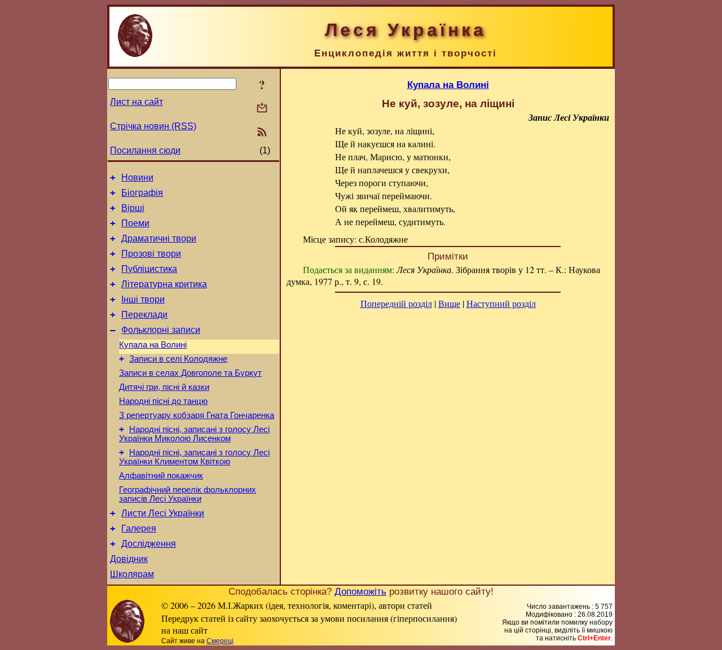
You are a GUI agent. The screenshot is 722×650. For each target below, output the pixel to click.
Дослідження (148, 543)
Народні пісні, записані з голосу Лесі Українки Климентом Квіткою (194, 457)
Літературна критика (164, 284)
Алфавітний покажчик (161, 475)
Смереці (220, 641)
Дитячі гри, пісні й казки (164, 387)
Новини (137, 177)
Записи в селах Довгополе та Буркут (190, 372)
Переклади (144, 314)
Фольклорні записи (160, 330)
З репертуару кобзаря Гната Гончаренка (196, 415)
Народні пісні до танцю (163, 401)
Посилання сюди (145, 150)
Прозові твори (151, 253)
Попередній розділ (396, 303)
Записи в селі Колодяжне (178, 358)
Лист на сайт (136, 102)
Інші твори (143, 299)
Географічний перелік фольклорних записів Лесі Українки (187, 494)
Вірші (132, 208)
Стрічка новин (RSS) (153, 126)
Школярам (132, 574)
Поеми (135, 223)
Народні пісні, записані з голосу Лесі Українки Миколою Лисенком (194, 434)
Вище (449, 303)
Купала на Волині (153, 344)
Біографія (142, 192)
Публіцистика (149, 269)
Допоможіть (360, 591)
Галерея (138, 528)
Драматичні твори (158, 238)
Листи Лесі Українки (162, 513)
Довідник (129, 559)
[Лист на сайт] (262, 108)
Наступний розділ (501, 303)
